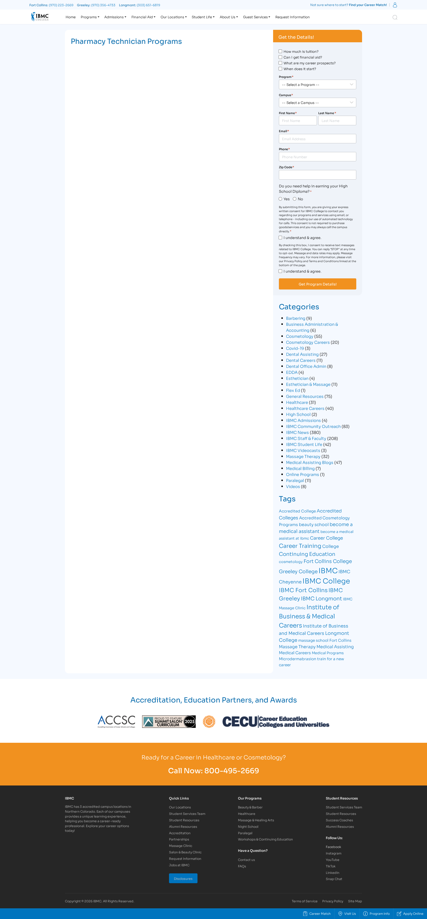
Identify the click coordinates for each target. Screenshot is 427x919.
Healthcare (297, 402)
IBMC (328, 570)
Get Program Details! (318, 284)
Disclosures (183, 878)
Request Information (292, 16)
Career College (326, 537)
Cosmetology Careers (308, 342)
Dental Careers (301, 360)
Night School (248, 826)
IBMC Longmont (321, 598)
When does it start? (300, 68)
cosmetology (291, 561)
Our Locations (172, 16)
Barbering (295, 318)
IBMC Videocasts (303, 450)
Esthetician (297, 378)
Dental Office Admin (306, 366)
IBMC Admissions (303, 420)
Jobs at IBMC (179, 864)
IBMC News (297, 432)
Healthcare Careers (305, 408)
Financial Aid (142, 16)
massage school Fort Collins (324, 640)
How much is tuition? (301, 51)
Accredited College (297, 511)
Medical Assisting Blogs (309, 462)
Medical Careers (295, 652)
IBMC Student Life (304, 444)
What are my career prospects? (310, 62)
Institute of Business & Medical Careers (309, 615)
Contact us (246, 859)
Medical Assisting (335, 646)
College (330, 546)
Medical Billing (300, 468)
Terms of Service (305, 901)
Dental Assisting (302, 354)
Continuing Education (307, 553)
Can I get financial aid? (303, 57)
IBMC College (326, 580)
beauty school (314, 524)
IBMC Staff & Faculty (306, 438)
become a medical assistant (316, 527)
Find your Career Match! (368, 4)
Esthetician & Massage (308, 384)
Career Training (300, 545)
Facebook (333, 846)
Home (71, 16)
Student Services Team (187, 813)
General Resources (305, 396)
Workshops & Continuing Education (265, 839)
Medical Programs (328, 652)
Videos (293, 486)
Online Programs (302, 474)
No (300, 198)
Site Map (355, 901)
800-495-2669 (231, 770)
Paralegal (295, 480)
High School (298, 414)
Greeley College (298, 571)
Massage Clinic (180, 845)
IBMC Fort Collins (303, 589)
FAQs (242, 866)
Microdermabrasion (297, 658)
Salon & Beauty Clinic (185, 852)
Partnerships (179, 839)
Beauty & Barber (250, 807)
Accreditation (180, 832)
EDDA (292, 372)
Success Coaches (339, 820)
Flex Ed (293, 390)
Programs (89, 16)
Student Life (202, 16)
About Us (227, 16)
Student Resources (184, 820)
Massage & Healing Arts (256, 820)
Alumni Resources (183, 826)
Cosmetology (299, 336)
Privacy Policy (332, 901)
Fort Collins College (328, 560)
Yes (287, 198)
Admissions (114, 16)
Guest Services (255, 16)
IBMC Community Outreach (313, 426)
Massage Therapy (303, 456)
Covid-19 (295, 348)
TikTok (331, 866)
